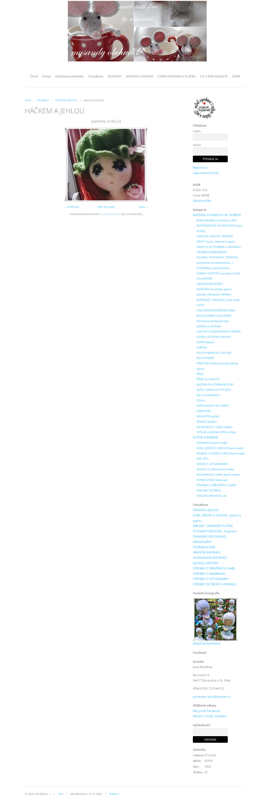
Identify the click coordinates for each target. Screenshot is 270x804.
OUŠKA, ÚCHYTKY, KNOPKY (214, 337)
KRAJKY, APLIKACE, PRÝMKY (214, 294)
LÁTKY (200, 305)
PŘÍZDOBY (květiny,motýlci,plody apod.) (217, 365)
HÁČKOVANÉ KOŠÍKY (210, 284)
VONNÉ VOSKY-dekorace (212, 480)
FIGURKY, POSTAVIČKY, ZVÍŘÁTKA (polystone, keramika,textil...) (217, 260)
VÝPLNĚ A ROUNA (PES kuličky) (216, 432)
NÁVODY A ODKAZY (139, 76)
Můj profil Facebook (206, 711)
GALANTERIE (205, 278)
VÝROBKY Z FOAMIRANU (209, 574)
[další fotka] (181, 165)
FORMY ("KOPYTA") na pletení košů (218, 273)
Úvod (34, 76)
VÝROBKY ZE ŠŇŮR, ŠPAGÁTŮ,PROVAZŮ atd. (212, 493)
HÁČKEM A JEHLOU (66, 100)
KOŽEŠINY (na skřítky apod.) (214, 289)
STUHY (201, 400)
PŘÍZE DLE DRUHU (208, 379)
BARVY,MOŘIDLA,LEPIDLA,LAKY (217, 220)
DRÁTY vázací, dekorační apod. (216, 241)
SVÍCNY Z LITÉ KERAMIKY (212, 464)
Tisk (60, 794)
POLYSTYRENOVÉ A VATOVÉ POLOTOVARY (214, 355)
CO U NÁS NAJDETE (214, 76)
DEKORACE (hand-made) (212, 443)
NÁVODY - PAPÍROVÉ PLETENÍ (213, 526)
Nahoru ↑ (115, 794)
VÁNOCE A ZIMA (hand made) (215, 469)
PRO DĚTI (202, 458)
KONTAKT (114, 76)
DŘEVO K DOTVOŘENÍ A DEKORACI (219, 247)
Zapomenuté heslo (206, 173)
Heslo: (197, 145)
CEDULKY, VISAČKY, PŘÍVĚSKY (215, 236)
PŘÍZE (200, 374)
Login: (197, 131)
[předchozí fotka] (31, 165)
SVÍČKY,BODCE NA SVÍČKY (213, 405)
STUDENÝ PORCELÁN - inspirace (215, 531)
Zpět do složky (106, 207)
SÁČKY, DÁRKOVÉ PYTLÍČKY (214, 390)
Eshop (46, 76)
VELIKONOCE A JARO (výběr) (214, 427)
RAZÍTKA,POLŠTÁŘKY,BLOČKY (215, 384)
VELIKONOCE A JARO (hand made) (218, 474)
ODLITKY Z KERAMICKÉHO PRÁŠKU (219, 331)
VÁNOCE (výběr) (207, 421)
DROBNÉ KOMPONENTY (212, 252)
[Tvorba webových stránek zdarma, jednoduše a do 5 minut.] (50, 794)
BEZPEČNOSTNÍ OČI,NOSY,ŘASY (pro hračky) (219, 228)
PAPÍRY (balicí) (205, 342)
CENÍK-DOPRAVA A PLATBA (177, 76)
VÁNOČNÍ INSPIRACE (207, 552)
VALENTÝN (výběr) (208, 416)
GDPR (236, 76)
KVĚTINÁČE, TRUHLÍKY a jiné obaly (218, 300)
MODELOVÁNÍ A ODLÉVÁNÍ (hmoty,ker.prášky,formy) (214, 318)
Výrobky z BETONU (206, 563)
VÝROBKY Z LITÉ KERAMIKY (211, 579)
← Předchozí (71, 207)
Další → (143, 207)
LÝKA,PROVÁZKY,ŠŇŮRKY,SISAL (216, 310)
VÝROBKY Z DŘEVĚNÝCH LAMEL (217, 485)
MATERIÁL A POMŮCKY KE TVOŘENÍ (217, 215)
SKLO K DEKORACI (208, 395)
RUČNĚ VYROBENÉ (205, 437)
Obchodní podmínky (69, 76)
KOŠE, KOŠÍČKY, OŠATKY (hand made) (220, 448)
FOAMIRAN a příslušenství (213, 268)
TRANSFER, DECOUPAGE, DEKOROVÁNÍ (210, 539)
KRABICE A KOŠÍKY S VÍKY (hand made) (221, 453)
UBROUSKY (204, 411)
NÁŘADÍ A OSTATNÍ (209, 326)
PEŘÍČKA (202, 347)
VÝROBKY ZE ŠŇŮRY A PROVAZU (215, 584)
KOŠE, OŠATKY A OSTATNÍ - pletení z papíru (217, 518)
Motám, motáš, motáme (209, 716)
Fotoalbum (95, 76)
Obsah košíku (202, 201)
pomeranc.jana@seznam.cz (212, 697)
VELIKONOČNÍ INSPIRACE (210, 558)
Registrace (200, 168)
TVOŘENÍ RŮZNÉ (204, 547)
